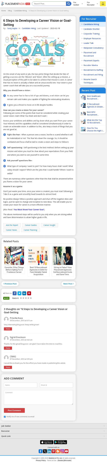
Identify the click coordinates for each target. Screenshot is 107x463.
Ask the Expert (12, 225)
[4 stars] (28, 298)
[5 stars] (30, 298)
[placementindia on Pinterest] (53, 451)
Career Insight (49, 225)
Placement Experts (91, 60)
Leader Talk (88, 43)
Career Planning (30, 230)
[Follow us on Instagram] (62, 451)
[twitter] (19, 293)
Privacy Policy (41, 460)
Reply (8, 329)
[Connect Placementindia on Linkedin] (49, 451)
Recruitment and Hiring (93, 74)
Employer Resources (92, 38)
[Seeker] (61, 460)
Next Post (67, 283)
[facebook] (15, 293)
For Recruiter (90, 3)
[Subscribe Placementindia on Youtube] (66, 451)
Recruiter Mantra (91, 65)
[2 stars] (23, 298)
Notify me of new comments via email (20, 417)
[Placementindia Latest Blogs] (58, 451)
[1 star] (21, 298)
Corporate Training (91, 33)
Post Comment (14, 410)
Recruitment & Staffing (93, 70)
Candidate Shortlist (91, 29)
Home (3, 11)
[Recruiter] (67, 460)
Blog (10, 11)
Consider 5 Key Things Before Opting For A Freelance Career (14, 269)
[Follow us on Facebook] (41, 451)
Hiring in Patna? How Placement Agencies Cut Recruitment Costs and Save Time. (62, 271)
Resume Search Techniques (90, 81)
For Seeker (76, 3)
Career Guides (31, 225)
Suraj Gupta (12, 28)
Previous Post (11, 283)
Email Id (44, 385)
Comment (9, 392)
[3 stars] (25, 298)
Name (7, 385)
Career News (11, 230)
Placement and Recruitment (90, 54)
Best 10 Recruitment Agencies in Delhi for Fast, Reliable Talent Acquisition (38, 271)
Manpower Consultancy (93, 48)
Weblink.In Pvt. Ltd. (55, 458)
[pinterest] (29, 293)
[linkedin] (24, 293)
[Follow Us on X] (45, 451)
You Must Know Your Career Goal (29, 209)
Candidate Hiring (20, 11)
